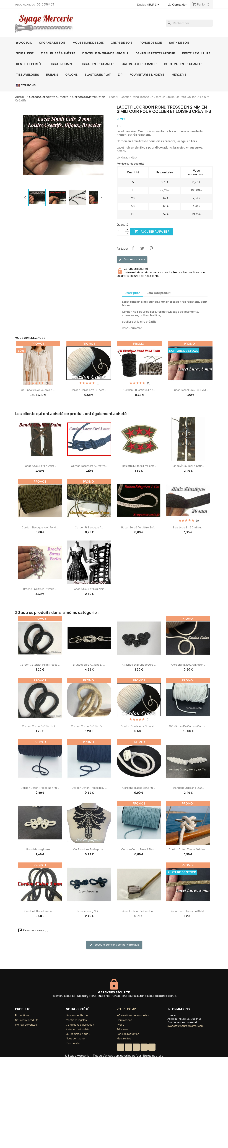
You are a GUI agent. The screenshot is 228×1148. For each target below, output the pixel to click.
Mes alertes (124, 1038)
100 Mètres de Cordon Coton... (188, 726)
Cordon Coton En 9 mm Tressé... (40, 664)
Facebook (120, 1047)
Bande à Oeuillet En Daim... (40, 465)
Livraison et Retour (77, 1015)
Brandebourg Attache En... (89, 664)
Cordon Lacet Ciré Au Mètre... (89, 465)
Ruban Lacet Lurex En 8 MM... (190, 390)
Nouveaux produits (26, 1020)
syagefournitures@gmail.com (185, 1026)
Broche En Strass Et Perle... (40, 589)
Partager (133, 248)
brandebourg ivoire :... (39, 849)
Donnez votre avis (134, 259)
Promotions (22, 1015)
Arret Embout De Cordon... (138, 911)
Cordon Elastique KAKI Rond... (40, 527)
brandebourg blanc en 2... (188, 787)
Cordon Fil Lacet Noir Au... (39, 911)
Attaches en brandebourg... (139, 664)
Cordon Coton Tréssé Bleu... (89, 787)
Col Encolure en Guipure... (89, 849)
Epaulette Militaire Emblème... (139, 465)
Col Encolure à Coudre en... (38, 390)
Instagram (152, 1047)
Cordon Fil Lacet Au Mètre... (188, 664)
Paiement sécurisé (77, 1029)
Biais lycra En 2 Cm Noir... (188, 527)
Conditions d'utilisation (80, 1024)
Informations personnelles (133, 1015)
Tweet (142, 248)
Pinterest (151, 248)
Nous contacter (75, 1038)
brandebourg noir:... (89, 911)
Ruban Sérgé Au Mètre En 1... (138, 527)
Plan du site (73, 1043)
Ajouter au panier (151, 231)
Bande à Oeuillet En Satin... (188, 465)
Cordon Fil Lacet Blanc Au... (138, 787)
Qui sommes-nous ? (78, 1034)
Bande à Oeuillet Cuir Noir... (89, 589)
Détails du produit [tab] (158, 293)
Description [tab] (133, 293)
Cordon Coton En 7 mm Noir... (40, 726)
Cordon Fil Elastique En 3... (139, 390)
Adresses (122, 1029)
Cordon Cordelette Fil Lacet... (89, 390)
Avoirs (120, 1024)
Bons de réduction (128, 1034)
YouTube (136, 1047)
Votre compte (128, 1009)
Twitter (128, 1047)
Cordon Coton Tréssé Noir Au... (40, 787)
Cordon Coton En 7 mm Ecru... (89, 726)
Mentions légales (76, 1020)
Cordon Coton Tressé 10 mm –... (188, 849)
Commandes (124, 1020)
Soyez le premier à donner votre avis (116, 944)
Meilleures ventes (26, 1024)
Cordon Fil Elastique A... (89, 527)
